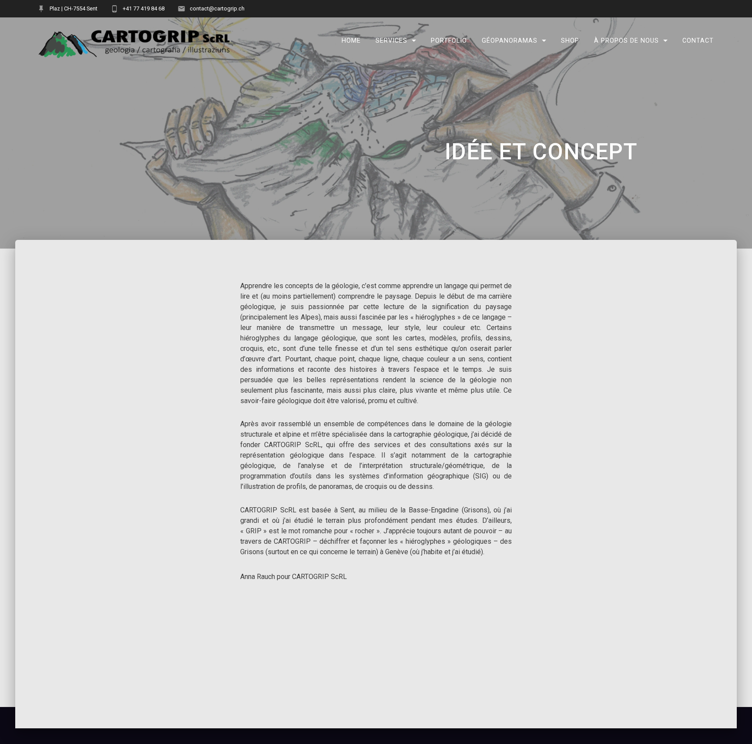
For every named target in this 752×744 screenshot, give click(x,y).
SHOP (570, 40)
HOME (351, 40)
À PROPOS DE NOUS (626, 40)
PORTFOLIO (449, 40)
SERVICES (391, 40)
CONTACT (698, 40)
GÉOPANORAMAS (509, 40)
